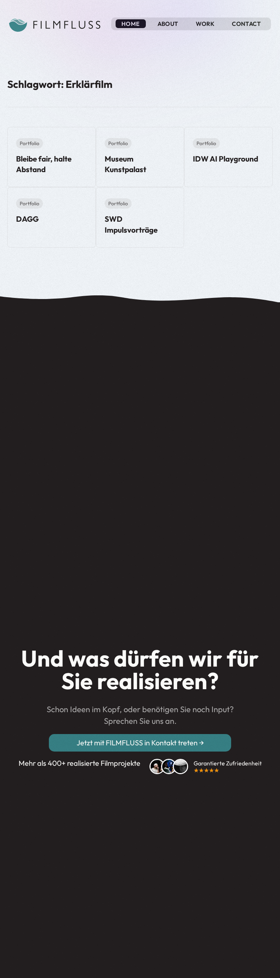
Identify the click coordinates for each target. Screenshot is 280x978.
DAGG (27, 219)
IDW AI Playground (225, 158)
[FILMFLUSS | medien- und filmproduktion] (54, 22)
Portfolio (29, 143)
